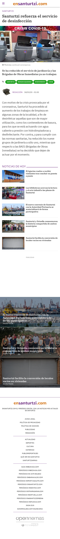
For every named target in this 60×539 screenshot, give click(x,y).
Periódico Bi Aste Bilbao (30, 474)
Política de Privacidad (30, 422)
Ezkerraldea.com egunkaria (30, 509)
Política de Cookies (30, 426)
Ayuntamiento (40, 82)
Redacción (17, 92)
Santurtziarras (30, 460)
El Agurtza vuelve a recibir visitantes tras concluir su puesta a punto (41, 173)
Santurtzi (11, 82)
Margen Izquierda (25, 82)
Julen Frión (8, 323)
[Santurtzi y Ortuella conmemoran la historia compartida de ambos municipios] (13, 226)
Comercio (30, 450)
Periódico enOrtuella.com (30, 495)
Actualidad (30, 439)
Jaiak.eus (30, 505)
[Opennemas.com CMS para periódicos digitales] (30, 521)
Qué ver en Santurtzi (30, 457)
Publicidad (30, 429)
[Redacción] (6, 91)
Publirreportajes (30, 453)
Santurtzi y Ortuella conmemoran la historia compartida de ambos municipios (42, 223)
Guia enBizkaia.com (30, 467)
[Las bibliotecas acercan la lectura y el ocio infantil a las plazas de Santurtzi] (13, 193)
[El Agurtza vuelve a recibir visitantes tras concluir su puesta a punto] (13, 176)
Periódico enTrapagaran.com (30, 491)
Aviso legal (30, 419)
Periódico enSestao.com (30, 488)
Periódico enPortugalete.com (30, 481)
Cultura (30, 446)
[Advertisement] (30, 275)
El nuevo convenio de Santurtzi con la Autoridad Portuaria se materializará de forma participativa (40, 208)
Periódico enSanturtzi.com (30, 484)
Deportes (30, 443)
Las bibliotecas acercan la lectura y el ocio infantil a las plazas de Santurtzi (41, 190)
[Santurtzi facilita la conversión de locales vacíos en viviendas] (13, 243)
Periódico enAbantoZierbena (30, 498)
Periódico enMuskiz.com (30, 502)
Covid (51, 82)
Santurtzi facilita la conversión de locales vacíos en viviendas (42, 239)
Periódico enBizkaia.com (30, 470)
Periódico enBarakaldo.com (30, 477)
